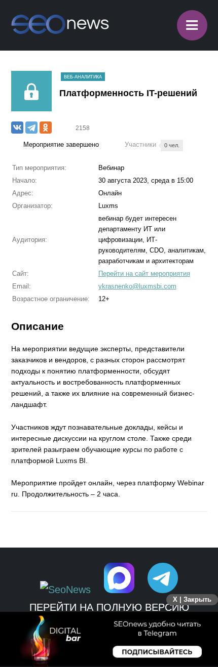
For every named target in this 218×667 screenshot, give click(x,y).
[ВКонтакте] (17, 127)
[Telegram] (31, 127)
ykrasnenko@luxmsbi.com (137, 286)
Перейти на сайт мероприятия (144, 273)
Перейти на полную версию (109, 607)
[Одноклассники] (46, 127)
